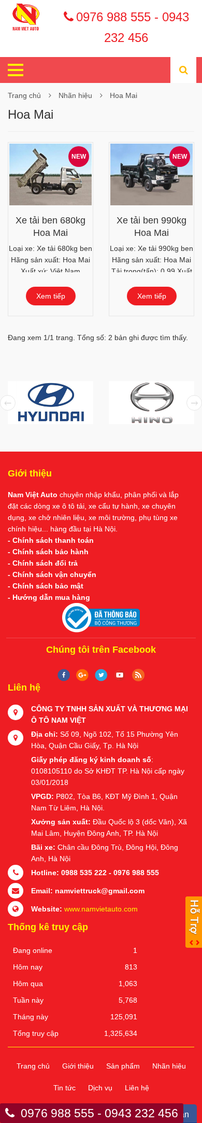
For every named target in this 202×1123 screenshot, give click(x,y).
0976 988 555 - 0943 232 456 (132, 18)
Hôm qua (28, 983)
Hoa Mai (123, 95)
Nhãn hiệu (75, 95)
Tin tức (64, 1088)
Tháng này (30, 1017)
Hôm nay (27, 967)
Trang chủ (24, 95)
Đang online (32, 950)
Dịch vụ (100, 1088)
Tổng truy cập (36, 1033)
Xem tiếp (50, 296)
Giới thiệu (78, 1066)
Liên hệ (137, 1088)
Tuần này (28, 1000)
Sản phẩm (123, 1066)
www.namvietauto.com (101, 909)
